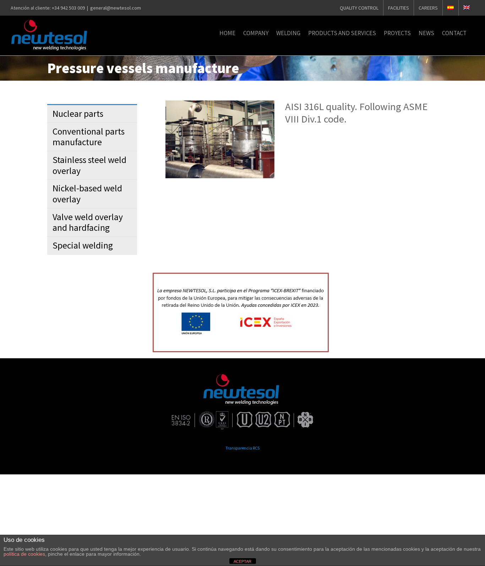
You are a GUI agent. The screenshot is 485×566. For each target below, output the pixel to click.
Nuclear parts (78, 113)
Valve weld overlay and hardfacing (88, 222)
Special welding (83, 245)
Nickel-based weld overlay (87, 194)
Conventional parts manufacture (89, 137)
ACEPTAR (242, 561)
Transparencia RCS (242, 448)
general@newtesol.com (115, 8)
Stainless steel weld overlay (89, 165)
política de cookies (24, 554)
